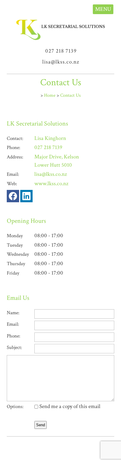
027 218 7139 (61, 51)
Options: (15, 406)
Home (50, 95)
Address (14, 157)
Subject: (14, 347)
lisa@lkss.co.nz (60, 62)
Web (11, 183)
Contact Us (70, 95)
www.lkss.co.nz (51, 183)
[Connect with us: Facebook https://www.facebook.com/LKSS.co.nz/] (13, 197)
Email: (13, 324)
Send (40, 425)
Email (12, 174)
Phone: (13, 336)
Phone (13, 147)
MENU (103, 9)
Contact (14, 138)
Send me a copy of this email (69, 406)
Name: (13, 313)
